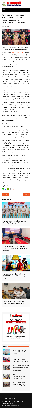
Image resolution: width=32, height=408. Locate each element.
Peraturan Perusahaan (18, 401)
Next (26, 194)
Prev (6, 194)
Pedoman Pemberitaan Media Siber (10, 405)
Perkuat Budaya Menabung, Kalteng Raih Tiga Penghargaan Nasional (20, 352)
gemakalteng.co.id (17, 52)
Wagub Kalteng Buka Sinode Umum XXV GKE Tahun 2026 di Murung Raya (14, 276)
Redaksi (4, 403)
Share (13, 189)
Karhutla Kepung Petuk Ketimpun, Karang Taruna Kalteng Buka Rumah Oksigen (15, 248)
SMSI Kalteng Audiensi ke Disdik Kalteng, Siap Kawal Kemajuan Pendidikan (19, 376)
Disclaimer (10, 403)
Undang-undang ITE (7, 401)
